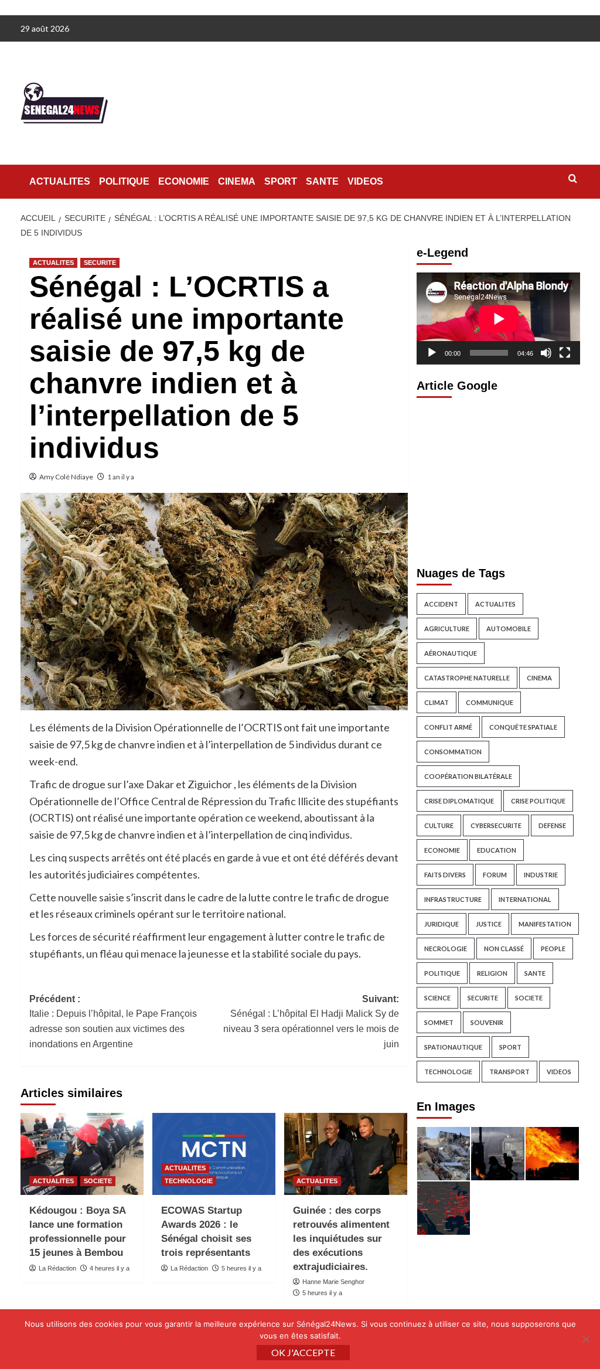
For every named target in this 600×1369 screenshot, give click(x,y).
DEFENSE (552, 825)
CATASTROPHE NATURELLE (467, 678)
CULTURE (439, 825)
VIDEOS (365, 181)
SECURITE (100, 262)
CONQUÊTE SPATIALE (523, 727)
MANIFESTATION (545, 924)
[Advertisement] (498, 479)
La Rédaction (57, 1268)
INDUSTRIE (541, 874)
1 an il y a (120, 476)
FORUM (495, 874)
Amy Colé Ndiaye (66, 476)
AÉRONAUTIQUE (450, 653)
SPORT (280, 181)
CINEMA (236, 181)
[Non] (585, 1339)
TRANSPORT (509, 1071)
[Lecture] (432, 353)
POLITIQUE (124, 181)
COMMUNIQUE (489, 702)
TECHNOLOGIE (189, 1180)
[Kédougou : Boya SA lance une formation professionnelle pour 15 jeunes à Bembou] (82, 1154)
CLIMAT (436, 702)
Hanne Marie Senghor (333, 1281)
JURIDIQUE (441, 924)
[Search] (572, 179)
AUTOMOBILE (508, 628)
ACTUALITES (59, 181)
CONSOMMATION (453, 751)
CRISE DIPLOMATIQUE (459, 801)
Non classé (504, 948)
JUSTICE (489, 924)
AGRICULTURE (446, 628)
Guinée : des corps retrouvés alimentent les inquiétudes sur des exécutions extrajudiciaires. (341, 1238)
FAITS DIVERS (445, 874)
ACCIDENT (441, 604)
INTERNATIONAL (525, 899)
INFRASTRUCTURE (453, 899)
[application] (498, 319)
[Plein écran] (565, 353)
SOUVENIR (487, 1022)
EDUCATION (496, 850)
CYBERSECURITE (496, 825)
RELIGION (492, 973)
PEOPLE (553, 948)
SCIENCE (437, 998)
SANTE (322, 181)
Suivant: (311, 1021)
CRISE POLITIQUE (538, 801)
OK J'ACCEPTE (303, 1352)
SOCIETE (98, 1180)
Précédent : (113, 1021)
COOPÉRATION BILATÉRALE (468, 776)
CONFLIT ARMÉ (448, 727)
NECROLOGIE (445, 948)
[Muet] (546, 353)
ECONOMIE (183, 181)
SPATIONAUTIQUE (453, 1047)
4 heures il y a (109, 1268)
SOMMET (439, 1022)
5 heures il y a (241, 1268)
